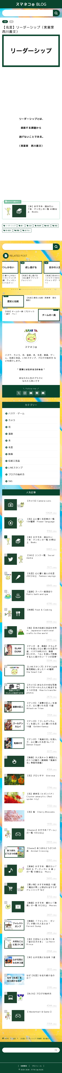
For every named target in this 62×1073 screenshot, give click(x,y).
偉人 (22, 226)
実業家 (38, 226)
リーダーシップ (10, 226)
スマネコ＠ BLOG (31, 4)
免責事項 (24, 1066)
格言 (47, 226)
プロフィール (37, 1066)
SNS (10, 481)
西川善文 (8, 230)
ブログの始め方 (16, 474)
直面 (55, 226)
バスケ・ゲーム (16, 413)
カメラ (11, 420)
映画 (10, 454)
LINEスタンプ (15, 467)
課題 (17, 230)
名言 (5, 22)
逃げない (27, 230)
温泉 (10, 433)
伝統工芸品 (14, 460)
